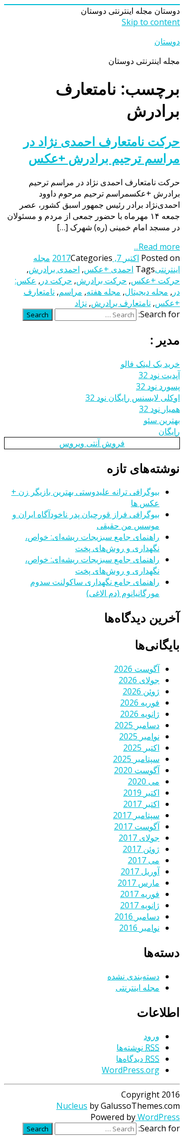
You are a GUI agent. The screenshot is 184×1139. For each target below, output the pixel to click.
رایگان (169, 431)
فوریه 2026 (139, 702)
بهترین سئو (162, 420)
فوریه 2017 (139, 894)
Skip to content (151, 22)
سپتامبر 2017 (136, 815)
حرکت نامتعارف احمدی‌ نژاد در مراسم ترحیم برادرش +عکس (102, 149)
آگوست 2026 (136, 668)
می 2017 (143, 860)
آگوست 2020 (136, 770)
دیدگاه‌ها (137, 1058)
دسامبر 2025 (136, 725)
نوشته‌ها (138, 1047)
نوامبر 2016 (139, 927)
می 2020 (143, 781)
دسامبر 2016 (136, 916)
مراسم (70, 291)
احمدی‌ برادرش (54, 269)
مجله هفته (103, 291)
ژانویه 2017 (139, 905)
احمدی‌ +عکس (108, 269)
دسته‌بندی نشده (133, 976)
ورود (151, 1036)
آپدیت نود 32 (159, 375)
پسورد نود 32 (158, 386)
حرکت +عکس (155, 280)
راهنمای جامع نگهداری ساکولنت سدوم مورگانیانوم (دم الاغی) (94, 587)
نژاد (81, 303)
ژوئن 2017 (141, 849)
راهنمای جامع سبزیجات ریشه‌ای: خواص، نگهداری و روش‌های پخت (92, 542)
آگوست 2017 (136, 826)
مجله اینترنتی (137, 987)
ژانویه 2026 (139, 713)
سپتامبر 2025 (136, 758)
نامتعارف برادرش (121, 303)
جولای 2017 (139, 837)
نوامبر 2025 (139, 736)
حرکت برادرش (101, 280)
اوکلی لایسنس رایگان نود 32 (132, 397)
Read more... (157, 246)
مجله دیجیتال (146, 291)
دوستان (167, 41)
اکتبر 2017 (141, 803)
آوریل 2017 (140, 871)
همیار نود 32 (159, 408)
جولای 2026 (139, 680)
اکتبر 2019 (141, 792)
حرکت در (56, 280)
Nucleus (71, 1105)
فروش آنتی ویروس (92, 443)
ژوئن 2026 (141, 691)
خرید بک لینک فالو (150, 363)
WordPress (157, 1117)
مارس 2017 (138, 882)
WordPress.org (130, 1070)
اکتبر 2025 (141, 747)
